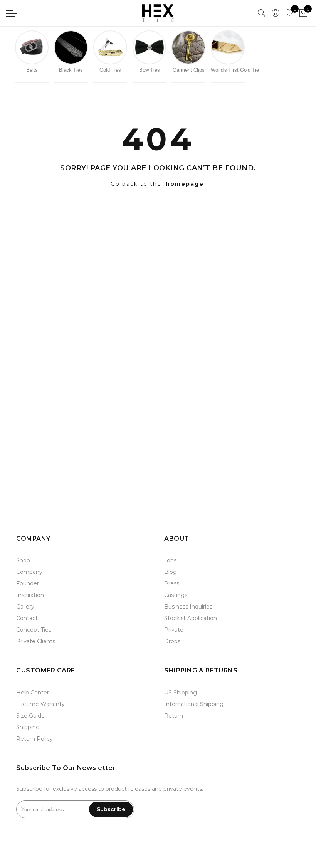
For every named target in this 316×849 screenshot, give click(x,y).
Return (173, 715)
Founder (27, 583)
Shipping (28, 727)
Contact (27, 618)
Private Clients (35, 641)
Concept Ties (33, 629)
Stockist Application (190, 618)
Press (171, 583)
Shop (23, 560)
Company (29, 571)
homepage (185, 183)
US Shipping (180, 692)
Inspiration (30, 595)
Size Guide (30, 715)
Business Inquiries (188, 606)
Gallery (25, 606)
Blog (170, 571)
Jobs (170, 560)
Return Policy (34, 738)
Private (173, 629)
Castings (175, 595)
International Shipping (194, 704)
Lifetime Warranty (40, 704)
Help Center (32, 692)
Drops (172, 641)
